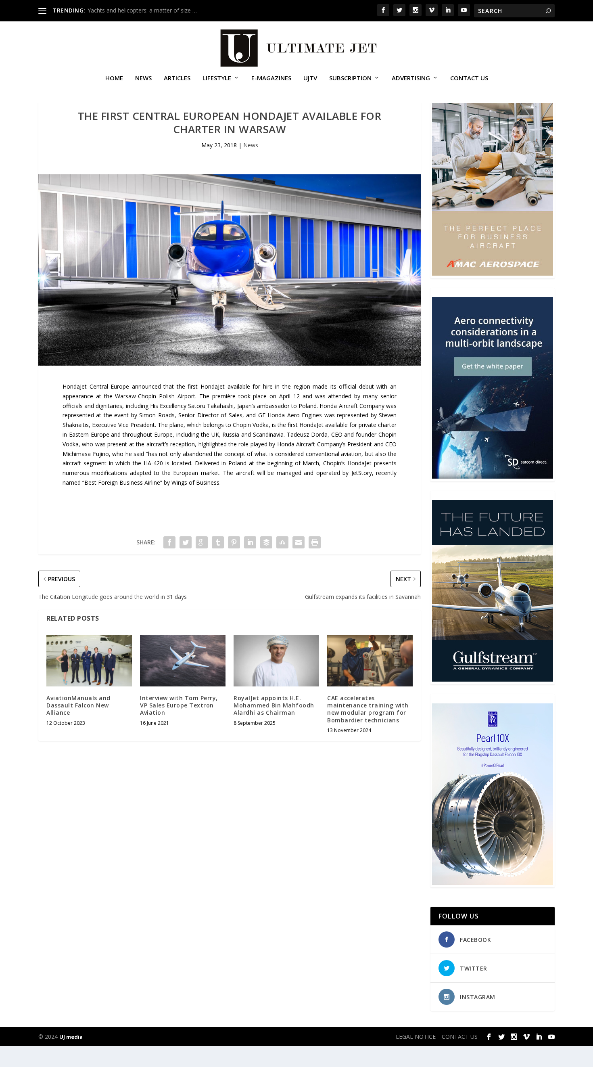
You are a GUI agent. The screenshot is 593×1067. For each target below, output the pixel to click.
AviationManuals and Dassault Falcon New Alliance (78, 705)
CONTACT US (469, 78)
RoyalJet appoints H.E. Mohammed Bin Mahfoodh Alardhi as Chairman (274, 705)
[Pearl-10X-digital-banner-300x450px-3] (492, 883)
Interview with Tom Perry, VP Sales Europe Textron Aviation (179, 705)
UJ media (71, 1036)
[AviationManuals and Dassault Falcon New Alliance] (89, 660)
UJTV (310, 78)
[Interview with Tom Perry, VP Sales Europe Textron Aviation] (183, 660)
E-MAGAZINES (271, 78)
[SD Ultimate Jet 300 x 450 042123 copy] (492, 476)
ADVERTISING (411, 78)
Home (114, 78)
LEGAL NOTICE (416, 1036)
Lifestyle (217, 78)
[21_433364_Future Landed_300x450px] (492, 679)
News (143, 78)
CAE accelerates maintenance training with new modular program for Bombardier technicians (368, 709)
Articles (177, 78)
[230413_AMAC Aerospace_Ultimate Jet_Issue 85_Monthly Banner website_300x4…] (492, 273)
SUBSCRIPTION (350, 78)
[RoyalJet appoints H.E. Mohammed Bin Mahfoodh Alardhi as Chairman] (276, 660)
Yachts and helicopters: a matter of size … (142, 10)
